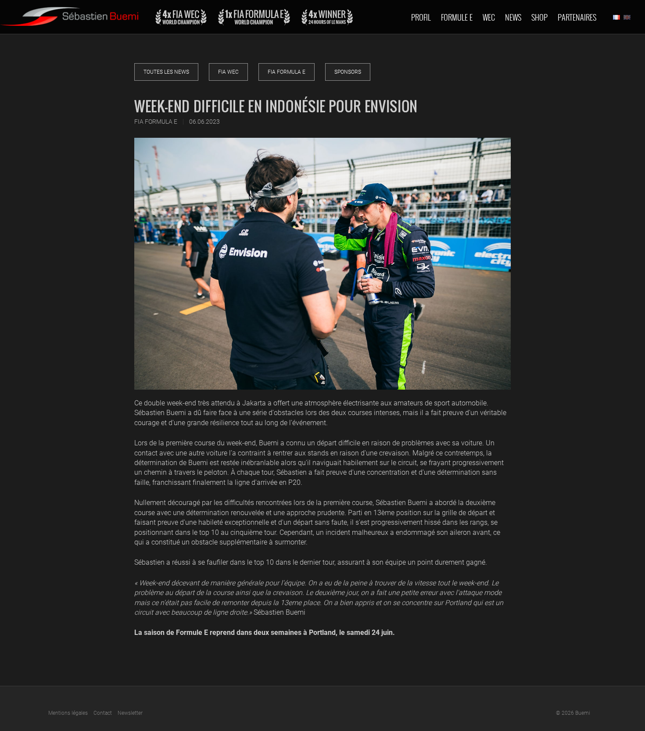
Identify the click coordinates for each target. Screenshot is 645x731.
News (513, 17)
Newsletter (130, 713)
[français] (616, 17)
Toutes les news (166, 72)
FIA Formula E (286, 72)
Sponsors (347, 72)
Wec (489, 17)
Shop (539, 17)
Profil (421, 17)
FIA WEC (228, 72)
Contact (102, 713)
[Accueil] (69, 13)
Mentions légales (68, 713)
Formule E (457, 17)
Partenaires (577, 17)
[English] (627, 17)
